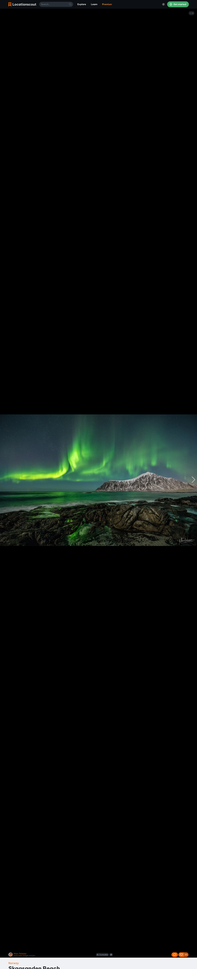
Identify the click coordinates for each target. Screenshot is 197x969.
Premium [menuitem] (107, 4)
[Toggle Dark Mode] (163, 4)
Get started (179, 4)
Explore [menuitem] (81, 4)
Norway (13, 963)
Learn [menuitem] (94, 4)
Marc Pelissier (20, 954)
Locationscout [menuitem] (22, 4)
